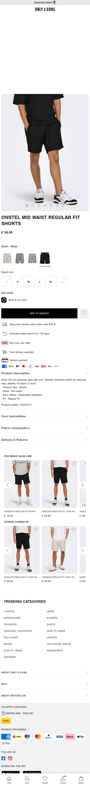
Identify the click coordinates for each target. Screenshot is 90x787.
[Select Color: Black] (45, 258)
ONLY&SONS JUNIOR (59, 644)
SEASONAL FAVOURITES (18, 631)
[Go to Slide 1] (27, 205)
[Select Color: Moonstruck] (7, 258)
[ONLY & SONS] (45, 10)
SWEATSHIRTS (55, 650)
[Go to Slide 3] (39, 205)
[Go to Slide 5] (51, 205)
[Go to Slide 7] (63, 205)
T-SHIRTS (9, 611)
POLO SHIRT (11, 637)
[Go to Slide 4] (45, 205)
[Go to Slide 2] (33, 205)
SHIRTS (51, 624)
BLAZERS (52, 618)
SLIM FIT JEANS (13, 650)
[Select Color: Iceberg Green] (32, 258)
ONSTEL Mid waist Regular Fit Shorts (40, 220)
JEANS (50, 611)
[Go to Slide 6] (57, 205)
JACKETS (52, 637)
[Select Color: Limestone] (19, 258)
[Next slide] (82, 484)
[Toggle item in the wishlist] (84, 313)
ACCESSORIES (12, 618)
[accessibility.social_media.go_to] (3, 759)
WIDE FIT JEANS (56, 631)
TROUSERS (10, 624)
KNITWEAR (10, 657)
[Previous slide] (7, 484)
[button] (6, 282)
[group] (22, 489)
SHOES (8, 644)
